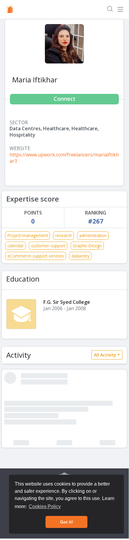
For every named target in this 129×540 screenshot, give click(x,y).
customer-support (48, 245)
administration (93, 235)
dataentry (80, 256)
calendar (15, 245)
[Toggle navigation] (120, 9)
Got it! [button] (66, 522)
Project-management (27, 235)
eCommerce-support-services (35, 256)
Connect (64, 98)
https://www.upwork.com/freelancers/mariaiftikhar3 (64, 157)
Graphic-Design (87, 245)
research (63, 235)
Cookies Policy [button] (45, 506)
